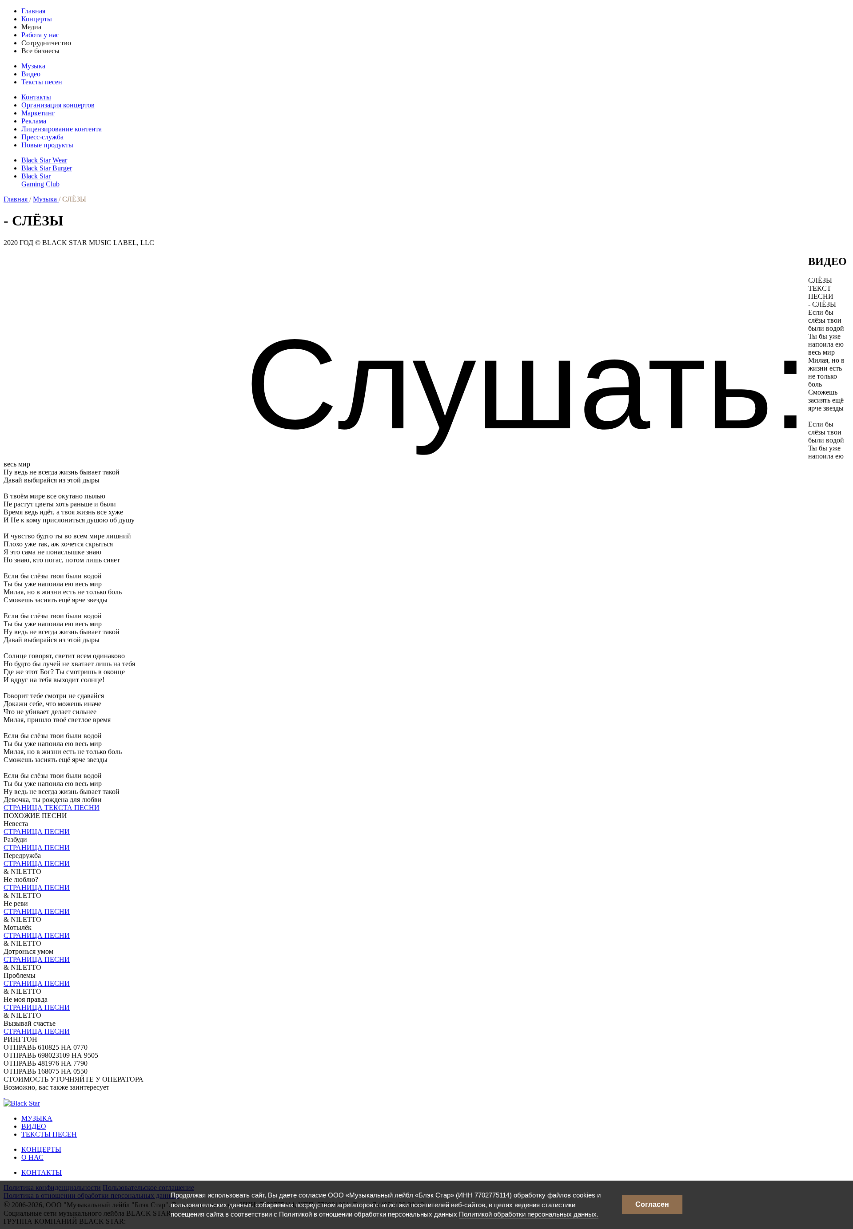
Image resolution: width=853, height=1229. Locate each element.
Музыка (33, 66)
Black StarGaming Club (40, 180)
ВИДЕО (33, 1126)
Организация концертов (58, 105)
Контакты (36, 97)
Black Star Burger (46, 168)
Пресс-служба (42, 137)
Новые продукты (47, 145)
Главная (33, 11)
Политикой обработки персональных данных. (528, 1214)
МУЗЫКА (36, 1118)
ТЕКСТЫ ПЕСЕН (49, 1134)
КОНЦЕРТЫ (41, 1149)
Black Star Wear (44, 160)
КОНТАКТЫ (41, 1172)
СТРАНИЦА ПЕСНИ (37, 831)
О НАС (32, 1157)
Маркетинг (38, 113)
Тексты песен (41, 82)
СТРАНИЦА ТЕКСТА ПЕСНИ (52, 807)
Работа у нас (40, 35)
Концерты (36, 19)
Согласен (652, 1204)
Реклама (33, 121)
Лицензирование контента (61, 129)
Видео (30, 74)
